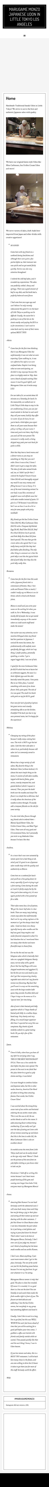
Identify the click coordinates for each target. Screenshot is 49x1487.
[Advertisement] (24, 64)
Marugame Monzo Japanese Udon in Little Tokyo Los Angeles (24, 17)
